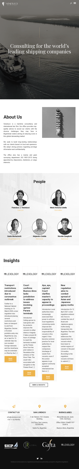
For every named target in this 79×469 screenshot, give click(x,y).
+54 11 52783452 (13, 420)
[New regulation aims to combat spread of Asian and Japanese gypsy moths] (68, 274)
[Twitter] (38, 459)
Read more (10, 359)
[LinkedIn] (41, 459)
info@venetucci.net (14, 417)
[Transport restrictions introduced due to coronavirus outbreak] (11, 274)
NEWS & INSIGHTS (38, 385)
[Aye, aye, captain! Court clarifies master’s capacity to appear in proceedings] (49, 274)
